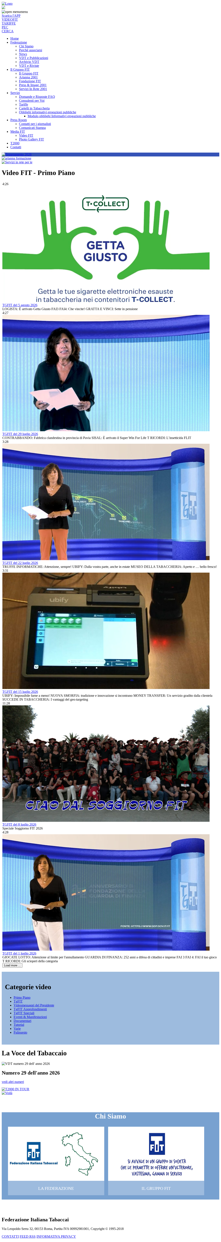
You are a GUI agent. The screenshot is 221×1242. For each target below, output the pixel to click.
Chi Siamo (26, 46)
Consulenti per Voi (31, 100)
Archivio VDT (29, 62)
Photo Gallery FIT (31, 139)
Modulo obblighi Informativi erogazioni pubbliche (62, 116)
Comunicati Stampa (32, 128)
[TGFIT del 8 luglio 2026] (106, 820)
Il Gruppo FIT (20, 69)
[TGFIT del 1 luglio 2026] (106, 949)
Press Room (18, 120)
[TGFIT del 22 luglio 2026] (106, 559)
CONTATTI (10, 1236)
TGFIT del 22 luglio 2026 (20, 563)
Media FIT (17, 131)
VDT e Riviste (29, 65)
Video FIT (26, 135)
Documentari (22, 1021)
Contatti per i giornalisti (35, 124)
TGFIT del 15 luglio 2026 (20, 692)
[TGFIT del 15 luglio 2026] (106, 688)
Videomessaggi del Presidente (34, 1005)
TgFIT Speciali (24, 1013)
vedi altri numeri (13, 1082)
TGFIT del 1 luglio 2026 (19, 953)
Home (14, 38)
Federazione (18, 42)
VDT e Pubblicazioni (33, 58)
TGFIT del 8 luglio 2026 (19, 824)
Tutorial (19, 1024)
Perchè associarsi (30, 50)
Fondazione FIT (30, 81)
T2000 (14, 143)
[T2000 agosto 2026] (15, 1089)
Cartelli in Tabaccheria (34, 108)
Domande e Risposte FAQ (37, 96)
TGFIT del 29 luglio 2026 (20, 434)
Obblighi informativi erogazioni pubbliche (47, 112)
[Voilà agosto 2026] (7, 1093)
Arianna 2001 (28, 77)
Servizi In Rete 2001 (33, 89)
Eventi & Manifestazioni (30, 1017)
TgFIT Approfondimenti (30, 1009)
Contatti (15, 147)
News (23, 54)
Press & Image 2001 (33, 85)
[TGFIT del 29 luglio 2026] (106, 430)
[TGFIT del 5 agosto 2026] (106, 301)
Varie (17, 1028)
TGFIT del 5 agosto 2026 (19, 305)
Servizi (15, 93)
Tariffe (23, 104)
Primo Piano (22, 997)
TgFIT (18, 1001)
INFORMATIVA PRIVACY (56, 1236)
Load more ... (12, 965)
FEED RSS (28, 1236)
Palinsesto (20, 1032)
